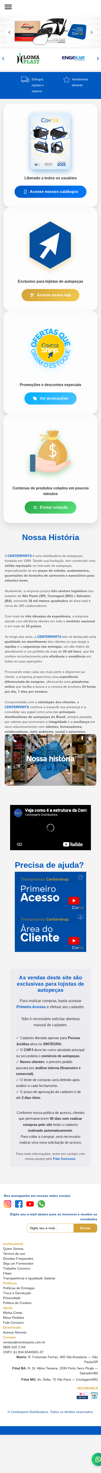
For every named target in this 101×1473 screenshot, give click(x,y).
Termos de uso (14, 1253)
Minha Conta (12, 1313)
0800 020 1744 (14, 1347)
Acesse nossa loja (54, 295)
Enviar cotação (54, 507)
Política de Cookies (17, 1303)
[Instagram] (7, 1204)
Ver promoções (54, 398)
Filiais (7, 1273)
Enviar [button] (85, 1228)
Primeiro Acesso (31, 1007)
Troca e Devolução (17, 1293)
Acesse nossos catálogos (54, 192)
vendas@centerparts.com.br (24, 1342)
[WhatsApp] (41, 1204)
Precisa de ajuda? (49, 864)
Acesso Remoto (15, 1332)
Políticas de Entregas (19, 1288)
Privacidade (11, 1298)
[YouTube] (30, 1204)
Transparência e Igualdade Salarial (29, 1278)
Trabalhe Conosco (16, 1268)
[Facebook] (19, 1204)
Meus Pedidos (13, 1317)
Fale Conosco (64, 1159)
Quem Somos (13, 1249)
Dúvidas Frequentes (18, 1258)
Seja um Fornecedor (18, 1263)
